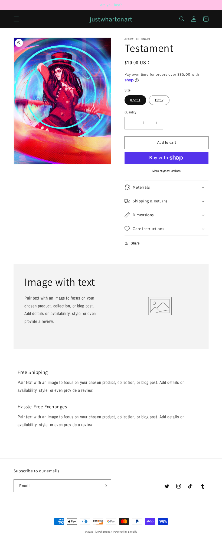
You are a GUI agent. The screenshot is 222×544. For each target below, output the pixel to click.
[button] (16, 19)
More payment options (166, 171)
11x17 (159, 100)
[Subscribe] (105, 485)
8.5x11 (135, 100)
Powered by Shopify (125, 531)
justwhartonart (103, 531)
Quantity (130, 112)
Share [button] (135, 243)
